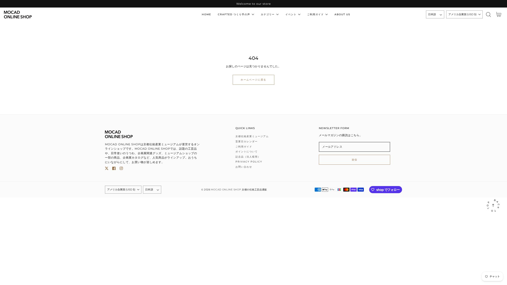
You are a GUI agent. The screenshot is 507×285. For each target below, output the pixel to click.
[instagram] (121, 169)
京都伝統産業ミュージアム (252, 136)
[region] (253, 4)
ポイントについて (246, 151)
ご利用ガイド (243, 146)
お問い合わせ (243, 166)
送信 (354, 159)
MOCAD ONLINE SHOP (226, 189)
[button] (488, 14)
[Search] (488, 14)
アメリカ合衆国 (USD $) (462, 14)
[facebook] (114, 169)
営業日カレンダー (246, 141)
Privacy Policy (248, 161)
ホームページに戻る (253, 79)
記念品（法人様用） (247, 156)
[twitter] (106, 169)
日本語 (432, 14)
